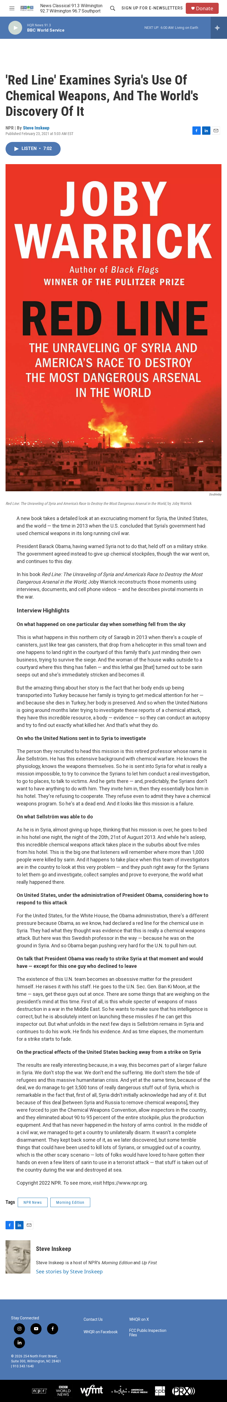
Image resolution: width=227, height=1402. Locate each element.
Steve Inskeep (36, 128)
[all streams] (219, 28)
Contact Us (93, 1319)
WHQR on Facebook (101, 1332)
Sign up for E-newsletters (152, 8)
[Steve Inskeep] (18, 1257)
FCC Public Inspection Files (147, 1333)
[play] (15, 28)
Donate (204, 8)
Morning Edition (70, 1202)
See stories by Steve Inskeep (69, 1271)
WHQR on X (139, 1319)
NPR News (33, 1202)
